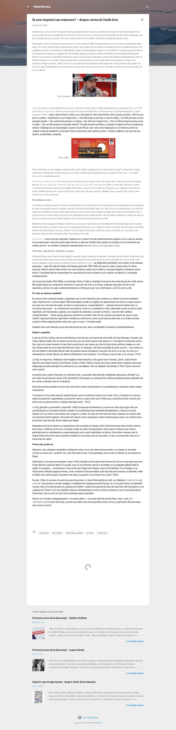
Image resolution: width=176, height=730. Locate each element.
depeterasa (41, 7)
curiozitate (44, 533)
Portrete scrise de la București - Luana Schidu (58, 650)
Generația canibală (74, 533)
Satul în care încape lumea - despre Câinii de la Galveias (64, 681)
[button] (142, 20)
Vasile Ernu (102, 533)
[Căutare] (147, 7)
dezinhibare (57, 533)
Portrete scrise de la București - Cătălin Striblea (59, 618)
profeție (90, 533)
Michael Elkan (97, 723)
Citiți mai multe (135, 641)
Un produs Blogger (89, 717)
